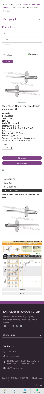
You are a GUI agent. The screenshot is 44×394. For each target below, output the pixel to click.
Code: (6, 187)
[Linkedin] (13, 326)
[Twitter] (17, 326)
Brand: (6, 183)
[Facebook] (5, 326)
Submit (7, 61)
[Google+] (9, 326)
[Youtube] (21, 326)
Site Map (39, 385)
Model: (6, 179)
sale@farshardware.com (15, 368)
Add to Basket (22, 163)
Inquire (23, 158)
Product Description (11, 190)
